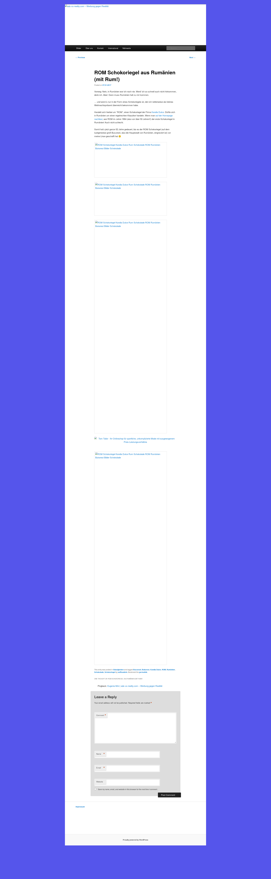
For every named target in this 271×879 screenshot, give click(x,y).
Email (100, 767)
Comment (101, 715)
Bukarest (145, 669)
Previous (80, 57)
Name (100, 754)
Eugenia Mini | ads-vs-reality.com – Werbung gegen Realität (134, 685)
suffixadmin (122, 672)
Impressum (80, 806)
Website (99, 781)
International (113, 48)
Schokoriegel (110, 672)
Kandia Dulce (158, 112)
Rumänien (171, 669)
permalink (143, 672)
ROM (164, 669)
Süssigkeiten (118, 669)
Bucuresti (137, 669)
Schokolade (99, 672)
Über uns (89, 48)
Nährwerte (127, 48)
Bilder (78, 48)
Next (192, 57)
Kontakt (100, 48)
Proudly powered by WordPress (135, 840)
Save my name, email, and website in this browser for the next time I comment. (128, 789)
